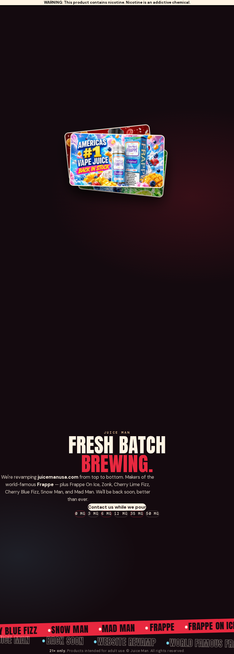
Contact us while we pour (117, 507)
